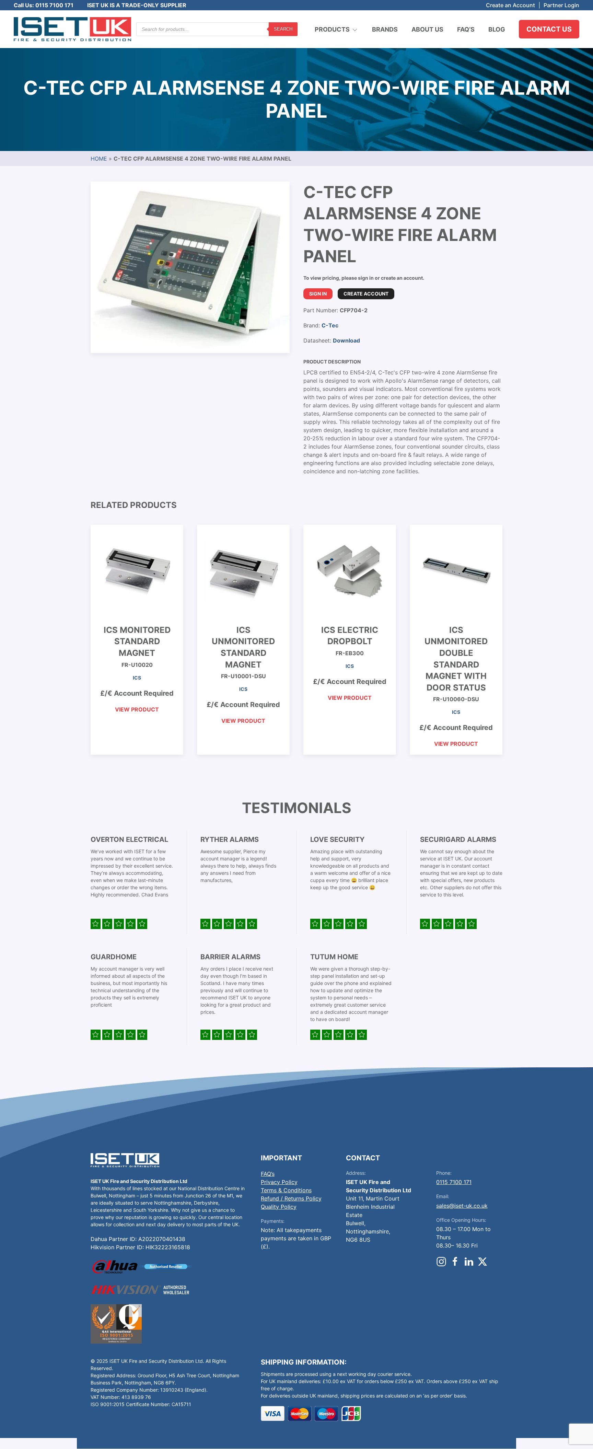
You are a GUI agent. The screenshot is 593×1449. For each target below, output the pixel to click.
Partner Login (561, 5)
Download (346, 340)
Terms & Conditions (286, 1190)
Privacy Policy (279, 1182)
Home (99, 158)
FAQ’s (466, 29)
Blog (496, 29)
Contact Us (549, 29)
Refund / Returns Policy (291, 1198)
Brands (385, 29)
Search (283, 29)
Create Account (366, 294)
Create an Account (510, 5)
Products (332, 29)
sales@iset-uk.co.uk (462, 1205)
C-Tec (330, 325)
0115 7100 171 (454, 1182)
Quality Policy (278, 1206)
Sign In (318, 294)
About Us (427, 29)
